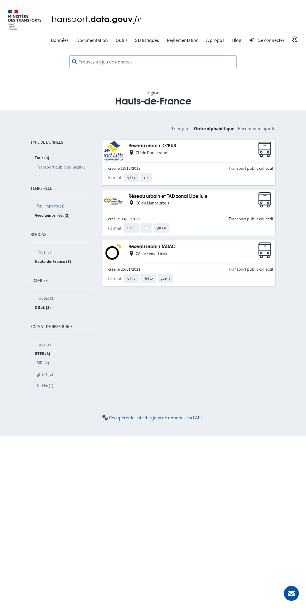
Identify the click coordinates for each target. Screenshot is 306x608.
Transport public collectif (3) (62, 167)
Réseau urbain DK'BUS (152, 146)
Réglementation (183, 40)
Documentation (92, 40)
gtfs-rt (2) (45, 374)
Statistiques (147, 40)
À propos (215, 40)
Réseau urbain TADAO (152, 247)
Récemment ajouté (257, 128)
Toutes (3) (45, 298)
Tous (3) (44, 252)
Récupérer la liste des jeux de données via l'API (155, 418)
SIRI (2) (43, 363)
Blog (236, 40)
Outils (122, 40)
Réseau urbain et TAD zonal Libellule (168, 196)
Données (60, 40)
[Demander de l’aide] (291, 593)
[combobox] (153, 62)
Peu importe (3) (50, 206)
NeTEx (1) (45, 385)
